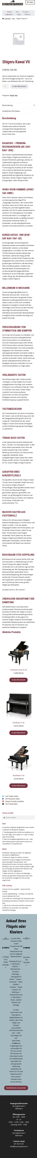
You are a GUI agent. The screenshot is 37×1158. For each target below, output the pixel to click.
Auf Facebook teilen (12, 799)
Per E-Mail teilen (11, 804)
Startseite (8, 18)
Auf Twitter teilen (11, 796)
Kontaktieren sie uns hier (16, 1088)
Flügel (19, 14)
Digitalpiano (9, 14)
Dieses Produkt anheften (14, 801)
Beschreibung (7, 105)
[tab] (18, 105)
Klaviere (9, 12)
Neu (17, 12)
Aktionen (27, 14)
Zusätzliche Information (11, 111)
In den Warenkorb (19, 86)
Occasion (26, 12)
